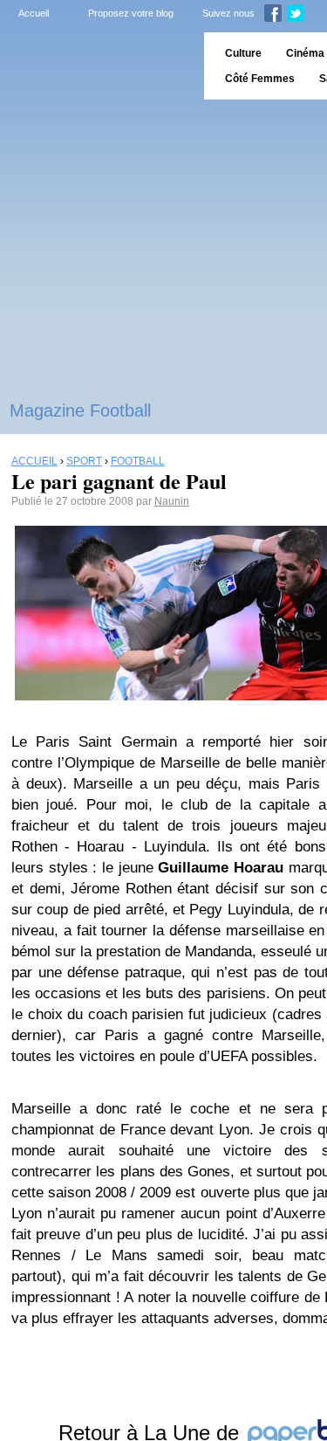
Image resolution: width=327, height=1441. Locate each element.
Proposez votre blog (131, 13)
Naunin (171, 501)
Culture (243, 53)
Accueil (33, 13)
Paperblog (96, 65)
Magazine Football (80, 410)
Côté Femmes (260, 78)
